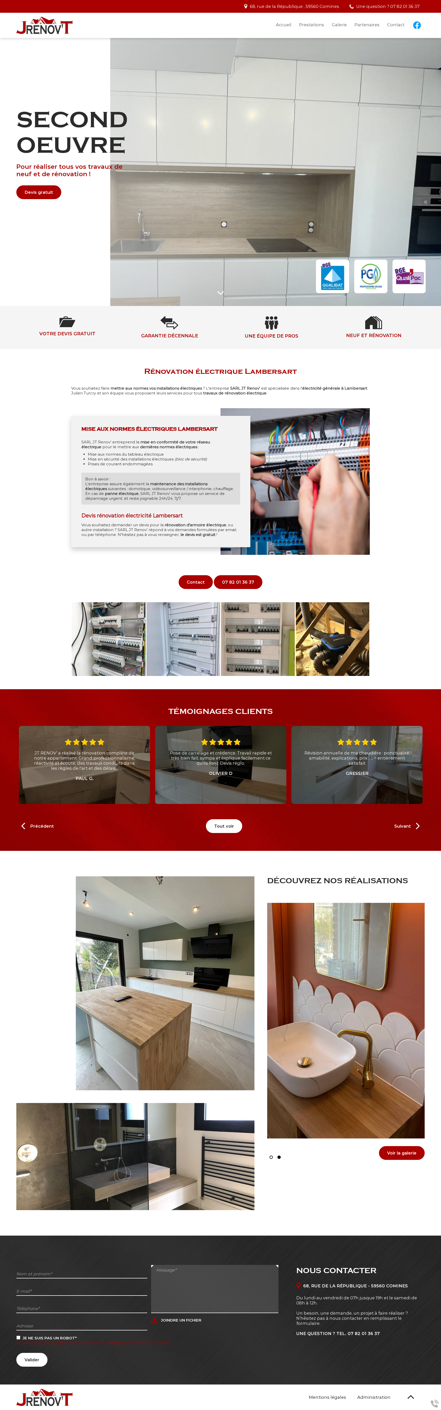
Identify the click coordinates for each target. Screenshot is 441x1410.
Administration (373, 1397)
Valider (31, 1359)
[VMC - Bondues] (333, 639)
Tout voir (224, 826)
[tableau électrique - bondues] (108, 639)
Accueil (283, 24)
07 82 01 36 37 (405, 6)
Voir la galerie (401, 1153)
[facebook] (417, 24)
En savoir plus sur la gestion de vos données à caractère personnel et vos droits (92, 1342)
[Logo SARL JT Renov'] (44, 25)
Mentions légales (327, 1397)
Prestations (311, 24)
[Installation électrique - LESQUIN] (258, 639)
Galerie (339, 24)
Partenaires (366, 24)
